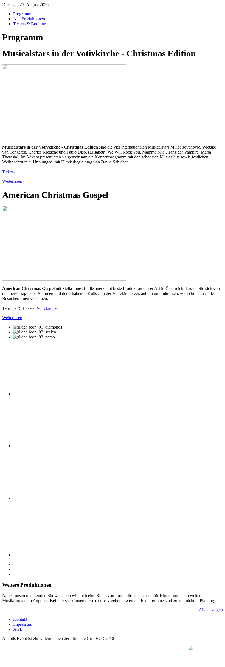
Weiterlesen (12, 181)
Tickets (8, 172)
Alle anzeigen (211, 610)
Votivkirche (46, 308)
